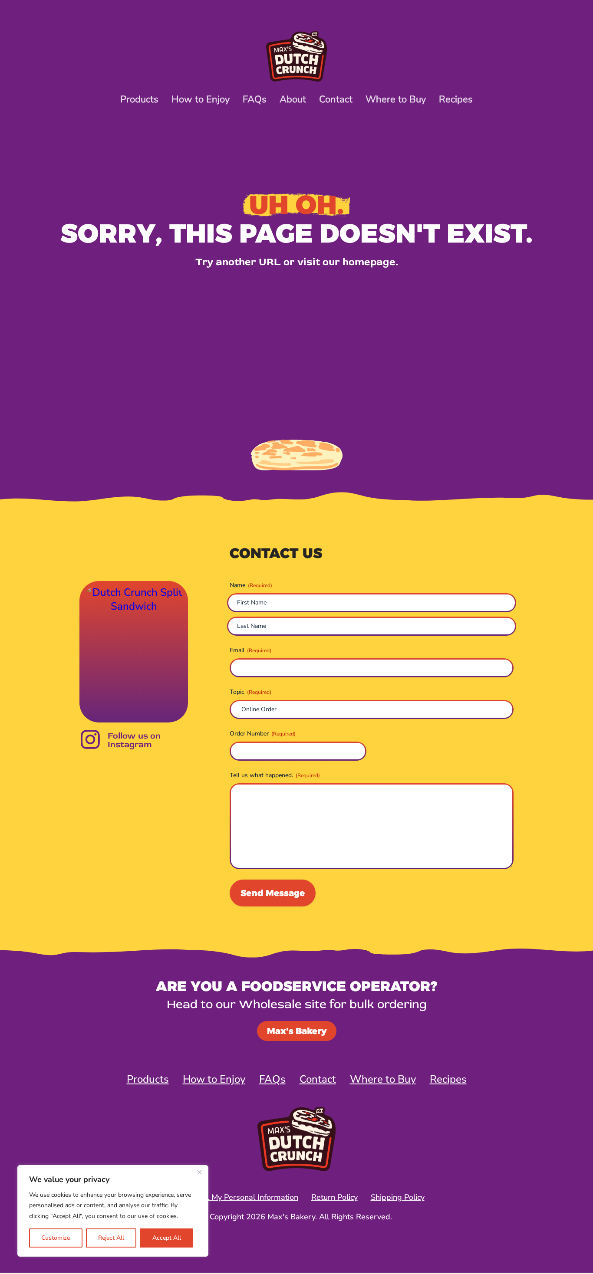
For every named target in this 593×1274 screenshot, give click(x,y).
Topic (250, 692)
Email (250, 650)
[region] (112, 1211)
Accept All (166, 1238)
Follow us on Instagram (134, 740)
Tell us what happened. (275, 775)
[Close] (199, 1172)
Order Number (263, 733)
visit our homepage (346, 262)
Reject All (111, 1238)
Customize (55, 1238)
